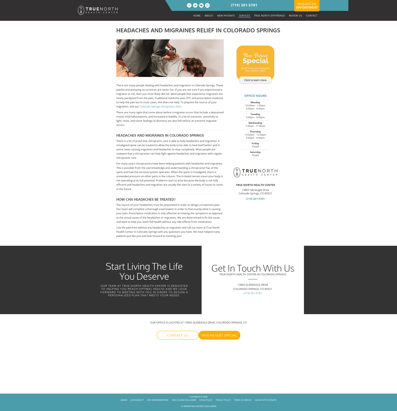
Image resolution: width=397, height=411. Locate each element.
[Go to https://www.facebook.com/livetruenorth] (189, 6)
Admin (123, 400)
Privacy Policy (223, 400)
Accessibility (137, 400)
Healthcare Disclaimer (184, 400)
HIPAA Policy (205, 400)
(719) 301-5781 (244, 5)
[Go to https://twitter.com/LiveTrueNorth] (195, 6)
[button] (177, 335)
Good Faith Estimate (266, 400)
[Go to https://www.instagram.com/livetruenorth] (207, 6)
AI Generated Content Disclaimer (198, 406)
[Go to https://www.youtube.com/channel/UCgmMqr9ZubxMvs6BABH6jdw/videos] (201, 6)
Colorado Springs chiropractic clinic (160, 106)
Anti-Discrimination (157, 400)
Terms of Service (243, 400)
